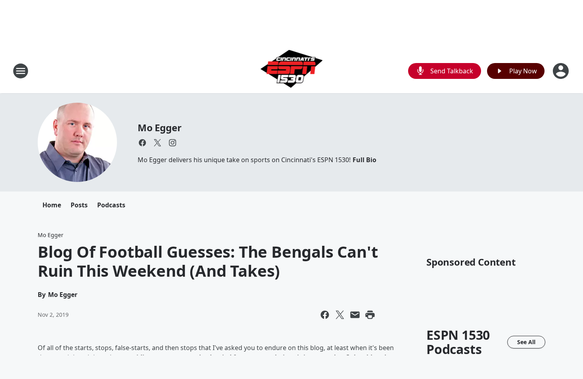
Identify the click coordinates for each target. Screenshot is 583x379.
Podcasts (111, 205)
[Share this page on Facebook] (324, 314)
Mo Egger (159, 127)
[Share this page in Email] (355, 314)
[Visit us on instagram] (172, 142)
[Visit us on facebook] (142, 142)
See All (526, 342)
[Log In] (561, 71)
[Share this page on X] (339, 314)
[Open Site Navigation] (21, 71)
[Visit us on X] (157, 142)
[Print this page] (370, 314)
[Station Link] (292, 71)
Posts (79, 205)
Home (51, 205)
